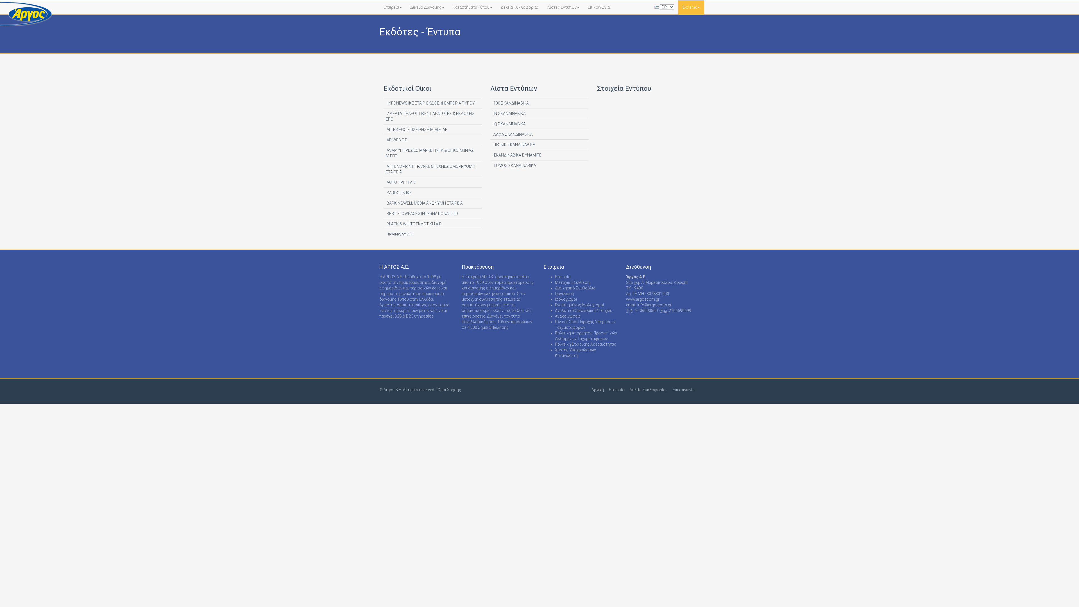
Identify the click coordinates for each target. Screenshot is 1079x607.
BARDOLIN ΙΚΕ (399, 193)
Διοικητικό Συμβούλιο (575, 288)
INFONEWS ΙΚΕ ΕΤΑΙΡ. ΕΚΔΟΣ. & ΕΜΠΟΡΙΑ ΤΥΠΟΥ (430, 103)
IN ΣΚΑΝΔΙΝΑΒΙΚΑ (509, 113)
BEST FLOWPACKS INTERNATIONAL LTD (422, 213)
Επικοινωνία (599, 7)
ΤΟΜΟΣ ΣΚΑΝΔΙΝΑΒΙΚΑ (514, 165)
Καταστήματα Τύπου (471, 7)
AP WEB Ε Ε (396, 140)
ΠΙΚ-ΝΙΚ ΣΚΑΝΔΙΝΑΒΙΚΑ (514, 144)
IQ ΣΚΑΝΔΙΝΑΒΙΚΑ (509, 124)
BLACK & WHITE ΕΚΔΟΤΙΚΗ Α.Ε (413, 224)
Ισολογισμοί (566, 299)
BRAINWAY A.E (399, 234)
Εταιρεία (391, 7)
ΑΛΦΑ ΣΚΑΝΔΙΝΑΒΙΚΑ (513, 134)
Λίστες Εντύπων (562, 7)
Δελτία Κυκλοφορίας (520, 7)
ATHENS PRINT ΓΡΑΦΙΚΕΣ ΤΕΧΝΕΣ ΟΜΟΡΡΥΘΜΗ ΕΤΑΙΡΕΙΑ (430, 169)
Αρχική (597, 390)
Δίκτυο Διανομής (425, 7)
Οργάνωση (564, 293)
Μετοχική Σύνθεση (572, 282)
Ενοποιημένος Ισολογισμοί (579, 305)
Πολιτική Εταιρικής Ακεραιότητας (585, 344)
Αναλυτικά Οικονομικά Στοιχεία (583, 310)
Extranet (690, 7)
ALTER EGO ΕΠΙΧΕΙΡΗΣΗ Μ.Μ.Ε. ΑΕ (416, 129)
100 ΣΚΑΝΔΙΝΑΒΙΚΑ (511, 103)
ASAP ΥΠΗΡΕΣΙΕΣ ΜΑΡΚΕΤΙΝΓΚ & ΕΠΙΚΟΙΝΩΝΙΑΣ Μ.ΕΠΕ (430, 153)
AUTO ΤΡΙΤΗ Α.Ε (401, 182)
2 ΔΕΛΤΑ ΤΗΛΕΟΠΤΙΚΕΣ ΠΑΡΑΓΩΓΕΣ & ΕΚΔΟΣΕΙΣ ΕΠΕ (430, 116)
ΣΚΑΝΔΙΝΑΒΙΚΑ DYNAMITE (517, 155)
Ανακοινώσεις (568, 316)
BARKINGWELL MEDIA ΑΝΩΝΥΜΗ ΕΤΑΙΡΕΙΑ (424, 203)
